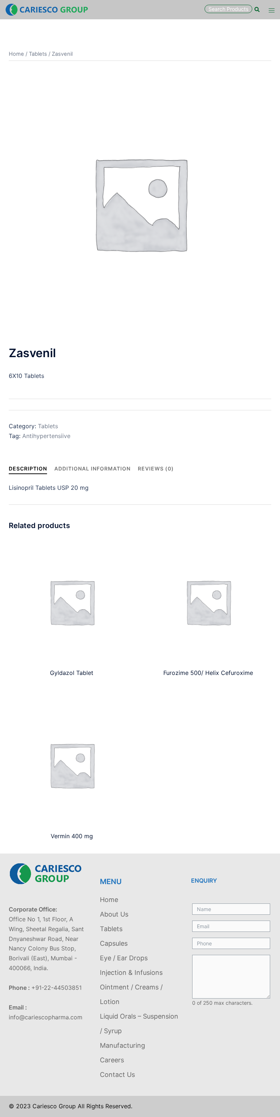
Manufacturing (122, 1045)
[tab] (28, 468)
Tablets (38, 54)
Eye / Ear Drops (124, 958)
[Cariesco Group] (46, 9)
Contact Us (117, 1074)
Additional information (92, 468)
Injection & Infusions (131, 972)
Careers (112, 1060)
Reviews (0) (156, 468)
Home (16, 54)
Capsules (114, 943)
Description (28, 468)
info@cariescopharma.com (45, 1017)
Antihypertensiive (46, 436)
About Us (114, 914)
